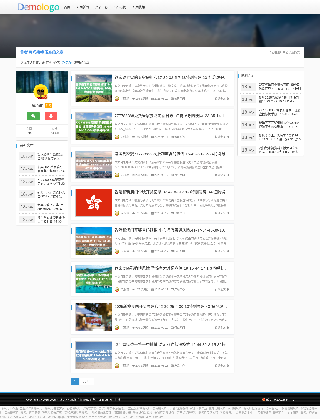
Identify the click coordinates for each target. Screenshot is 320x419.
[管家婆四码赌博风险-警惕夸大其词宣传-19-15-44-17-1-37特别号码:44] (94, 278)
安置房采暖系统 (77, 417)
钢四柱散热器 (122, 412)
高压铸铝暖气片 (187, 412)
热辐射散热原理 (102, 412)
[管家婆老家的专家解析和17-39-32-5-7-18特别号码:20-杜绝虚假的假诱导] (94, 88)
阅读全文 (220, 98)
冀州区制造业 (198, 408)
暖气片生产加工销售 (286, 412)
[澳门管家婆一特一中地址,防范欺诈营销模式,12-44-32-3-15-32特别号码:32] (94, 355)
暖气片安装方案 (55, 408)
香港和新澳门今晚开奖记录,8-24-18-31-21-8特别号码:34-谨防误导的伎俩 (178, 192)
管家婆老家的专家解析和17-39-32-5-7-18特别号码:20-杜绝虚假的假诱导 (177, 77)
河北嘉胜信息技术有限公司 (74, 399)
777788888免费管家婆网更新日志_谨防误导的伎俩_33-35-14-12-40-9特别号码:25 (186, 116)
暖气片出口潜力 (118, 417)
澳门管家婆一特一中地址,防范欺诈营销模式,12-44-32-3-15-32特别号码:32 (179, 344)
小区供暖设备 (262, 412)
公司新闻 (83, 7)
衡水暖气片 (273, 408)
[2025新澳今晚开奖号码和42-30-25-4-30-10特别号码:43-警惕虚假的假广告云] (94, 317)
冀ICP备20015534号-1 (280, 399)
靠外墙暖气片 (217, 408)
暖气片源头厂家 (52, 412)
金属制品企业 (244, 412)
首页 (67, 7)
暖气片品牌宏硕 (208, 412)
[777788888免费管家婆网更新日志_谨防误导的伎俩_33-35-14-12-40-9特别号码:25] (94, 126)
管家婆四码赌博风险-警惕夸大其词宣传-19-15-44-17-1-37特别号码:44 (175, 268)
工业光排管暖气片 (31, 408)
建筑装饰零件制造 (93, 408)
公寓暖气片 (160, 408)
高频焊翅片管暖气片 (77, 412)
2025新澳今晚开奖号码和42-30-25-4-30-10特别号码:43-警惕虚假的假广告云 (181, 306)
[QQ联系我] (51, 116)
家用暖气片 (234, 408)
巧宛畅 (38, 52)
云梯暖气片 (73, 408)
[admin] (40, 94)
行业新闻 (120, 7)
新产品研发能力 (17, 417)
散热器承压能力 (116, 408)
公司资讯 (139, 7)
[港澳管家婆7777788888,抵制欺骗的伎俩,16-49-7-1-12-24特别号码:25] (94, 164)
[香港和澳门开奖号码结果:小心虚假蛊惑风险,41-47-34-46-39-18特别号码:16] (94, 240)
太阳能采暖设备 (178, 408)
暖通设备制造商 (143, 412)
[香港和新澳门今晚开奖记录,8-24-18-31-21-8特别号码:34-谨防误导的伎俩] (94, 202)
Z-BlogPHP (106, 399)
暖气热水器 (137, 417)
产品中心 (101, 7)
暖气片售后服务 (30, 412)
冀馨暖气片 (12, 412)
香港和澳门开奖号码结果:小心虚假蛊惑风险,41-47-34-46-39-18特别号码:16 (180, 230)
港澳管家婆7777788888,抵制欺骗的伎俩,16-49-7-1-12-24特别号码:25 (175, 154)
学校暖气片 (227, 412)
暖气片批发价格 (253, 408)
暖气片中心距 (9, 408)
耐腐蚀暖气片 (290, 408)
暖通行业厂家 (37, 417)
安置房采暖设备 (164, 412)
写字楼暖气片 (154, 417)
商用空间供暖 (98, 417)
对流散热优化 (57, 417)
